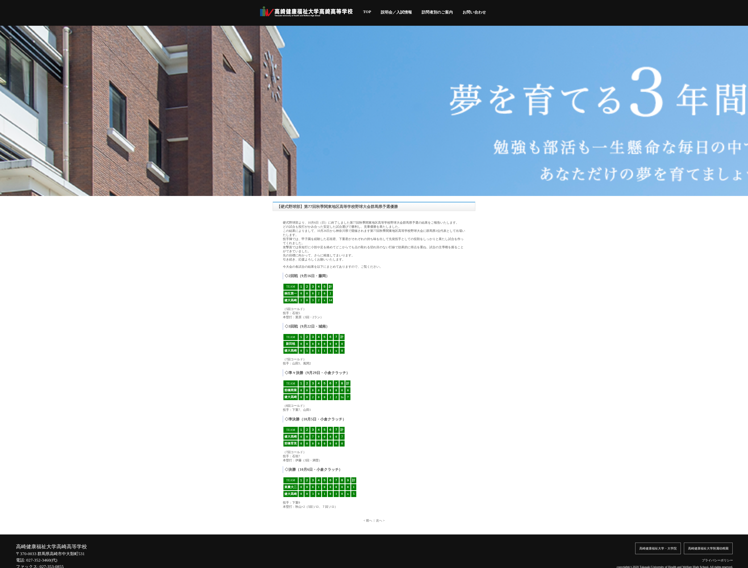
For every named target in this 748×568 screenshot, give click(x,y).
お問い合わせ (474, 12)
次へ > (380, 520)
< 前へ (367, 520)
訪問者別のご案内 (437, 12)
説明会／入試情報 (396, 12)
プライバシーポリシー (717, 560)
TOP (367, 12)
